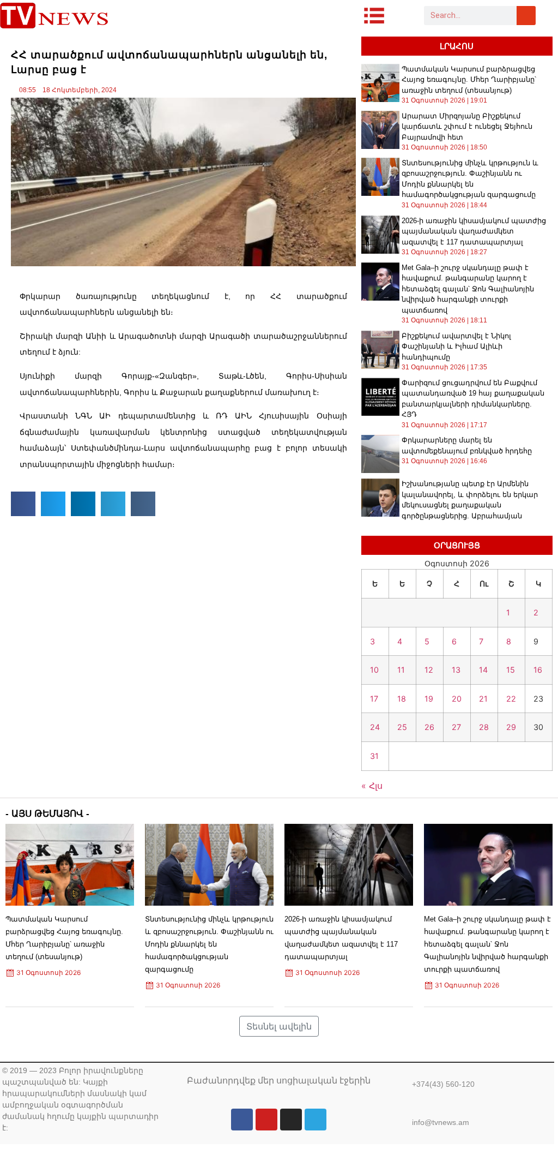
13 (456, 669)
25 (402, 727)
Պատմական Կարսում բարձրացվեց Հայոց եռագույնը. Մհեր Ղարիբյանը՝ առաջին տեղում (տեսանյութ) (469, 79)
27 (456, 727)
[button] (23, 504)
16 (537, 669)
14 (483, 669)
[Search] (526, 15)
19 (428, 698)
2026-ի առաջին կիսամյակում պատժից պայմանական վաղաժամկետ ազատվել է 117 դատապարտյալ (474, 231)
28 (484, 727)
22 (511, 698)
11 (401, 669)
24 (375, 727)
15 (510, 669)
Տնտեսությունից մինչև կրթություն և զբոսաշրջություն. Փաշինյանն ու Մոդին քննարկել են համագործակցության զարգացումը (209, 944)
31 (374, 756)
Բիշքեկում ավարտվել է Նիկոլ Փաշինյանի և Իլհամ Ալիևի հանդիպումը (456, 346)
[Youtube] (266, 1119)
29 (511, 727)
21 (483, 698)
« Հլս (372, 785)
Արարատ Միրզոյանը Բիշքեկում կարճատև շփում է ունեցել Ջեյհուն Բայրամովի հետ (467, 126)
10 (374, 669)
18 (401, 698)
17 (374, 698)
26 (429, 727)
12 (428, 669)
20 (457, 698)
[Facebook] (242, 1119)
